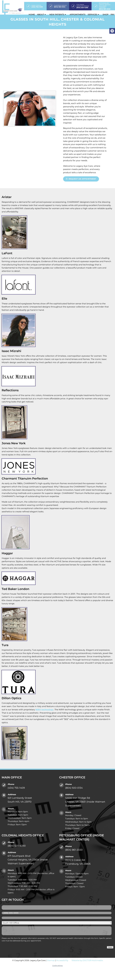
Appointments (77, 14)
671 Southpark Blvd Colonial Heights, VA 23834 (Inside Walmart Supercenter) (28, 860)
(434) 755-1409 (16, 787)
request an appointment (82, 179)
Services (92, 14)
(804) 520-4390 (17, 845)
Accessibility (62, 960)
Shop (105, 14)
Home (32, 14)
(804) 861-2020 (74, 849)
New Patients (56, 14)
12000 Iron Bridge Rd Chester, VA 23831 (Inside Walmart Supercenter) (85, 802)
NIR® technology (44, 709)
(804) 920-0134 (74, 787)
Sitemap (51, 960)
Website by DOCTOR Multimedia (87, 960)
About (40, 14)
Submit (110, 947)
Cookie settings (57, 966)
